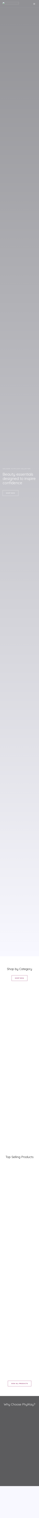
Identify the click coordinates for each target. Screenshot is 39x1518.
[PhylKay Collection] (11, 4)
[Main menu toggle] (34, 4)
